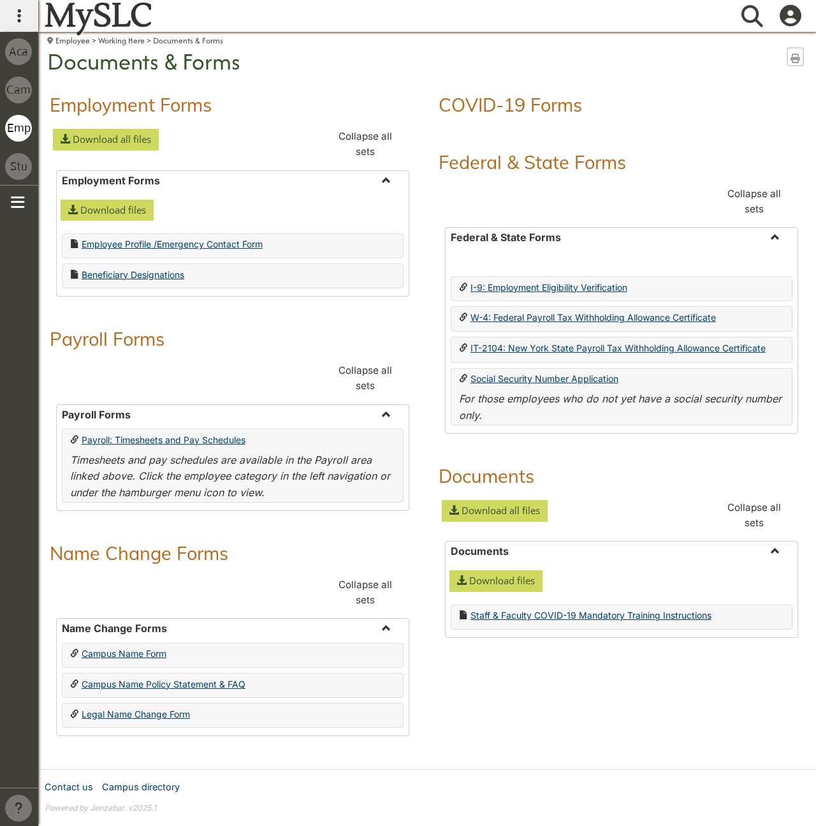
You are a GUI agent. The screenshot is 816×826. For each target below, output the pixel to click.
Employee (72, 40)
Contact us (69, 786)
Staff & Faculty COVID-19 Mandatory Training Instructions (590, 615)
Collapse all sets (365, 144)
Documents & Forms (188, 40)
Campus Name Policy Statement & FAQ (163, 684)
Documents (486, 475)
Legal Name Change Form (136, 714)
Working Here (121, 40)
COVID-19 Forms (510, 104)
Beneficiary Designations (133, 274)
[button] (106, 140)
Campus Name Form (124, 653)
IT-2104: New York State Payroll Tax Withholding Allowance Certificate (618, 348)
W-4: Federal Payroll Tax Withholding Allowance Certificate (593, 317)
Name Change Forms (139, 553)
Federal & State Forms (532, 162)
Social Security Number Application (544, 378)
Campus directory (141, 786)
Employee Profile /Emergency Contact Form (172, 244)
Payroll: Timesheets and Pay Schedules (163, 439)
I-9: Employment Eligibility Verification (548, 287)
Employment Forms (131, 104)
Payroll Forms (107, 338)
